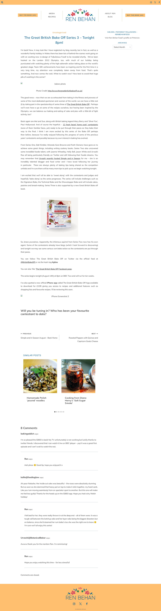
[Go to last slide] (26, 385)
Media (52, 13)
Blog (110, 17)
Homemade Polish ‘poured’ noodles (36, 399)
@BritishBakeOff (28, 262)
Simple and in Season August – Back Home (39, 336)
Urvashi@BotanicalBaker (33, 537)
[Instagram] (151, 2)
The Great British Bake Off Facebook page (54, 269)
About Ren (110, 13)
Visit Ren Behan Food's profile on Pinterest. (122, 38)
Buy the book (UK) (135, 15)
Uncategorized (59, 32)
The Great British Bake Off (78, 104)
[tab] (54, 411)
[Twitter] (155, 2)
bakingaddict (27, 433)
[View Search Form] (2, 2)
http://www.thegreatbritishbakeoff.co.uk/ (65, 91)
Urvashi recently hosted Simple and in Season (59, 158)
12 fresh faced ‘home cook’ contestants (80, 124)
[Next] (92, 385)
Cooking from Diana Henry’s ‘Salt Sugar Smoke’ (75, 401)
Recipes (52, 17)
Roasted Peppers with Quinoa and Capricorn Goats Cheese (83, 337)
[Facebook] (159, 2)
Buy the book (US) (28, 15)
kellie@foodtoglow (30, 477)
